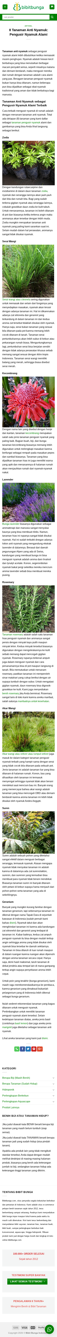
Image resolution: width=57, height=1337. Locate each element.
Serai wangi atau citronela (16, 299)
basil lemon (21, 1023)
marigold (7, 1027)
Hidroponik (8, 1089)
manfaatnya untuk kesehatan (33, 701)
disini (12, 922)
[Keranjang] (52, 7)
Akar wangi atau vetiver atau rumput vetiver (25, 754)
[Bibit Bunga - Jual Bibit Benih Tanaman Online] (28, 6)
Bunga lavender (10, 524)
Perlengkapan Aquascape (16, 1101)
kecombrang (32, 433)
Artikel (29, 26)
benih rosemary (10, 693)
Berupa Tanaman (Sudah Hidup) (19, 1083)
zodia (44, 191)
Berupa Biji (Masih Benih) (16, 1078)
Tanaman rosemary (12, 634)
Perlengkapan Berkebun (15, 1095)
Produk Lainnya (10, 1107)
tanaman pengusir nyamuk (26, 122)
